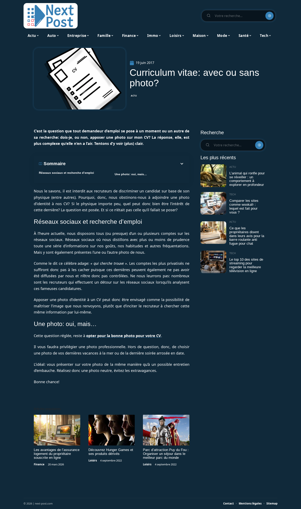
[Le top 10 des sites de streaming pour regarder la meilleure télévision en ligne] (213, 262)
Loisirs (92, 460)
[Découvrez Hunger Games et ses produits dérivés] (111, 430)
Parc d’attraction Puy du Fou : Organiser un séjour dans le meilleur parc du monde (166, 454)
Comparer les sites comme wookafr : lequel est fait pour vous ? (243, 206)
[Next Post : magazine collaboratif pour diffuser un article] (50, 15)
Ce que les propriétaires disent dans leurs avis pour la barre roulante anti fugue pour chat (246, 235)
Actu (134, 95)
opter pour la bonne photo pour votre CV (123, 335)
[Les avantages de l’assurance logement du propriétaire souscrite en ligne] (57, 430)
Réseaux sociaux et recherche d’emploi (66, 172)
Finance (39, 464)
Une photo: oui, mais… (131, 174)
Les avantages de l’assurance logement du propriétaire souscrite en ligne (56, 454)
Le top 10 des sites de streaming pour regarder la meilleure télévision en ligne (246, 265)
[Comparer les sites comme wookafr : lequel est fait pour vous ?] (213, 203)
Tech (232, 194)
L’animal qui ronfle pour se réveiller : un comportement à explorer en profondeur (247, 179)
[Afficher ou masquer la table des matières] (125, 163)
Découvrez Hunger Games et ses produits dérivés (110, 452)
